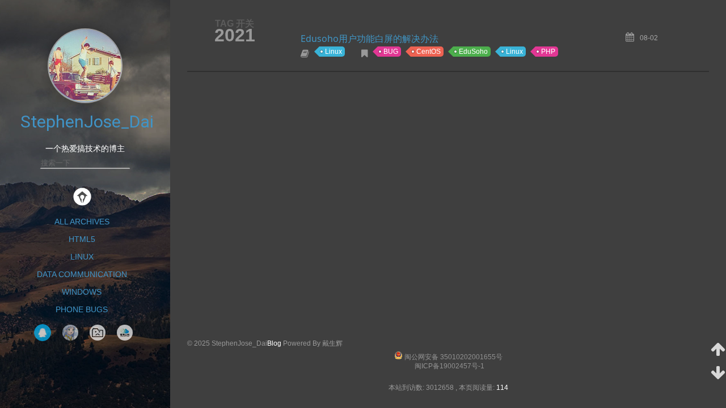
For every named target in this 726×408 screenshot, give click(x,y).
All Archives (81, 221)
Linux (82, 256)
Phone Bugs (82, 309)
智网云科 (125, 333)
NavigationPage (97, 333)
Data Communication (82, 274)
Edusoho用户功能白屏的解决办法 (369, 38)
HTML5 (82, 239)
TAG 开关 (234, 23)
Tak (70, 333)
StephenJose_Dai (87, 121)
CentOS (428, 52)
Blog (274, 343)
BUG (390, 52)
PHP (548, 52)
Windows (82, 291)
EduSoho (473, 52)
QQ (42, 332)
